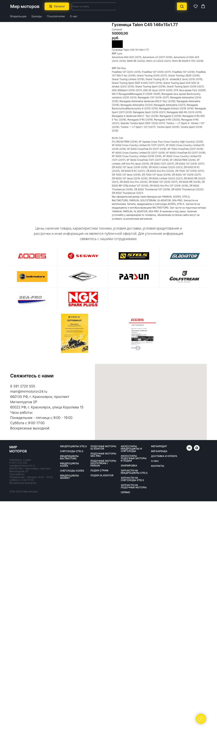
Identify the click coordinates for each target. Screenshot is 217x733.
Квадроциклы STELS (73, 446)
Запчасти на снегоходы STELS (132, 479)
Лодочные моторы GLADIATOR (103, 447)
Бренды (37, 16)
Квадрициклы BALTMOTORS (69, 457)
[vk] (189, 449)
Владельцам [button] (18, 16)
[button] (196, 6)
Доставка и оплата (164, 456)
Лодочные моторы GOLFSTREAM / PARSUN (103, 463)
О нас (73, 16)
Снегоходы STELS (71, 451)
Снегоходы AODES (72, 470)
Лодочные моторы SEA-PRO (103, 454)
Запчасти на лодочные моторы (133, 486)
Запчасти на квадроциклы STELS (134, 471)
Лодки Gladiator (101, 475)
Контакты (157, 466)
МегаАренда (159, 451)
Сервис (125, 492)
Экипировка (129, 465)
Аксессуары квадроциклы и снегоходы (131, 448)
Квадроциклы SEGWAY (69, 476)
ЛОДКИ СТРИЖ (99, 470)
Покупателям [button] (56, 16)
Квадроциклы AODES (69, 464)
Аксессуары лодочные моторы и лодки (133, 458)
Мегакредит (159, 446)
